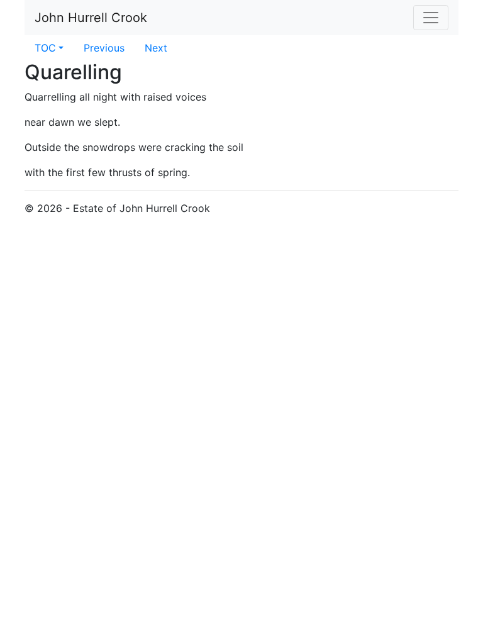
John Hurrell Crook (91, 17)
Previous (104, 48)
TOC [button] (45, 48)
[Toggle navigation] (430, 17)
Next (156, 48)
